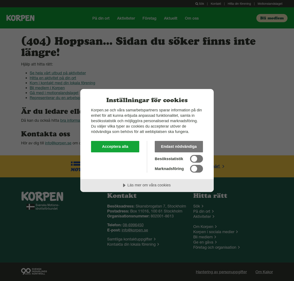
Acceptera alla (115, 146)
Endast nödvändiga (179, 146)
